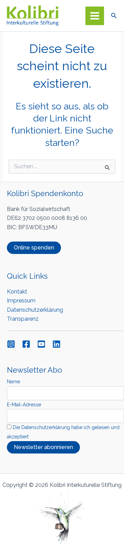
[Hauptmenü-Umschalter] (94, 16)
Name (13, 381)
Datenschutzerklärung (35, 310)
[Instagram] (11, 344)
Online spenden (34, 247)
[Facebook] (26, 344)
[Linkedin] (56, 344)
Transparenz (23, 319)
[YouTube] (41, 344)
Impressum (21, 300)
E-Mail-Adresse (24, 404)
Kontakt (17, 291)
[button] (114, 15)
